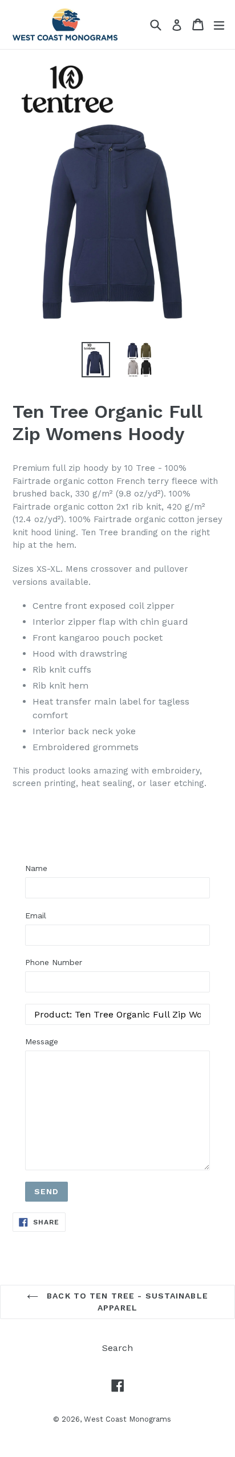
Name (36, 868)
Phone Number (53, 962)
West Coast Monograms (127, 1419)
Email (35, 915)
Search (117, 1347)
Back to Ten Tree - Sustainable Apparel (126, 1301)
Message (41, 1041)
